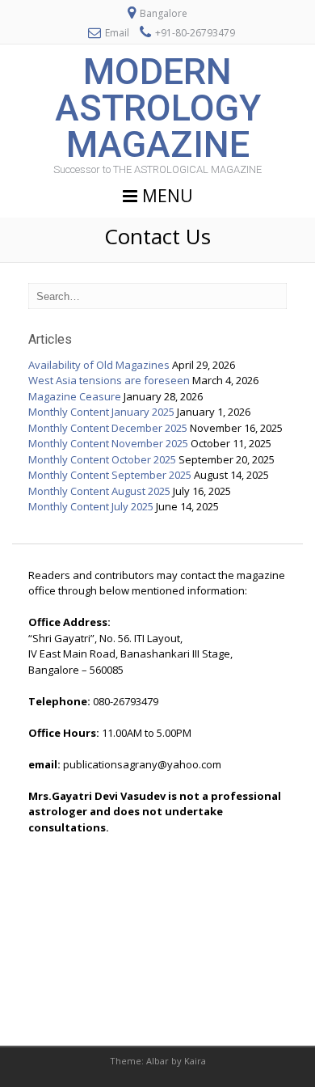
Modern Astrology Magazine (158, 108)
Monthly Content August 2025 (99, 491)
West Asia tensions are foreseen (109, 380)
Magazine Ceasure (74, 396)
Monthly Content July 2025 (90, 506)
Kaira (195, 1061)
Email (117, 33)
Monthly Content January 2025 (101, 411)
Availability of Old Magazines (99, 364)
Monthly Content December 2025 (107, 428)
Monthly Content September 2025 (109, 474)
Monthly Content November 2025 (108, 443)
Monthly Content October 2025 (102, 459)
